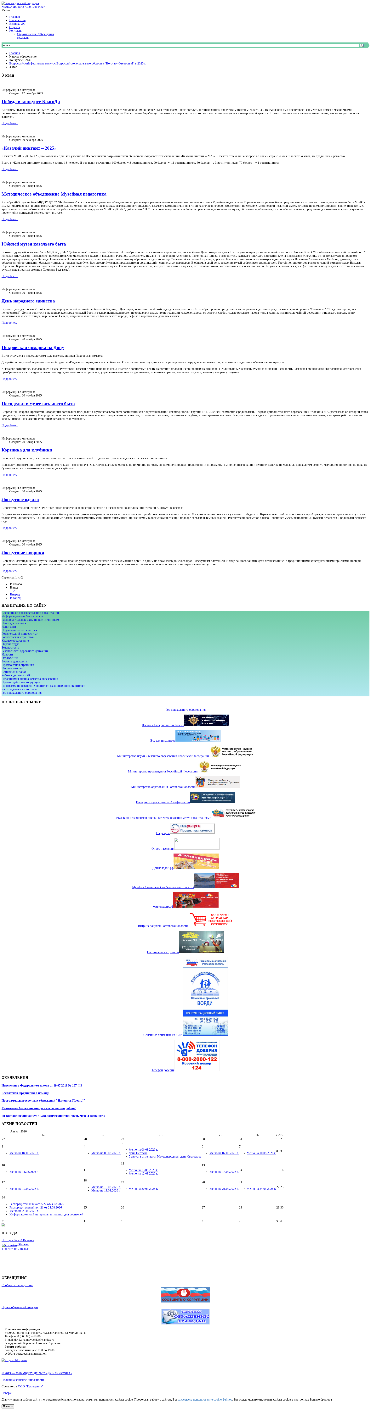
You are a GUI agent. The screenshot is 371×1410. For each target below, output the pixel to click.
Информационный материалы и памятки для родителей (46, 1214)
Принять (8, 1406)
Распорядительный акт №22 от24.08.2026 (36, 1204)
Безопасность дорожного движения (25, 651)
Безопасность (10, 647)
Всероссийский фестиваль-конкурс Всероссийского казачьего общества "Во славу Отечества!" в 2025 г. (77, 63)
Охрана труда (10, 644)
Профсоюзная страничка (18, 664)
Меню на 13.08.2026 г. (143, 1170)
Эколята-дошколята (14, 661)
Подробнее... (10, 123)
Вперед (15, 594)
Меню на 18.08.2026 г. (106, 1190)
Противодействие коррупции (21, 682)
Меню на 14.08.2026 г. (224, 1171)
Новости (7, 654)
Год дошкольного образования (22, 692)
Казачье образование (15, 640)
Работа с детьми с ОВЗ (16, 675)
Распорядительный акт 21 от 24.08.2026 (35, 1207)
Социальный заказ (14, 671)
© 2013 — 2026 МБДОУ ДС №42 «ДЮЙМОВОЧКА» (37, 1373)
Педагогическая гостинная (19, 630)
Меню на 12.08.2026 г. (143, 1173)
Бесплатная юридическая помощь (25, 1093)
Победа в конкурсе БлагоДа (31, 101)
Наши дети (9, 626)
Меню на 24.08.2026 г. (261, 1188)
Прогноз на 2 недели (16, 1248)
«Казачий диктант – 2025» (29, 148)
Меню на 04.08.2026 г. (24, 1153)
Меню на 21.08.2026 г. (224, 1188)
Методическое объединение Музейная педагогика (54, 193)
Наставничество (12, 668)
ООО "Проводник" (30, 1386)
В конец (15, 598)
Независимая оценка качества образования (30, 678)
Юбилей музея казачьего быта (34, 243)
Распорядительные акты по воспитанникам (30, 619)
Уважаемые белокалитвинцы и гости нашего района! (39, 1108)
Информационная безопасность (22, 616)
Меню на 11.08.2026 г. (23, 1171)
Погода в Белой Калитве (18, 1240)
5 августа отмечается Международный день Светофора (165, 1156)
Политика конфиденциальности (23, 1379)
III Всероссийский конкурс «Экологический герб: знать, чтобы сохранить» (54, 1115)
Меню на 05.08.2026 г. (106, 1153)
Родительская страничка (18, 637)
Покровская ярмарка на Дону (33, 347)
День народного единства (28, 300)
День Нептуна (138, 1153)
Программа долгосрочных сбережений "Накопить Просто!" (43, 1100)
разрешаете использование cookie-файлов (205, 1399)
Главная (14, 53)
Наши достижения (14, 623)
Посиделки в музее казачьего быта (38, 403)
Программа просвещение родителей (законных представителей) (44, 685)
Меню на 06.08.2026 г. (143, 1149)
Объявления (10, 658)
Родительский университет (19, 633)
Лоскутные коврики (23, 552)
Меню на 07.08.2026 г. (224, 1153)
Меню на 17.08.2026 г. (24, 1188)
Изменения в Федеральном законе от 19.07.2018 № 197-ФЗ (42, 1085)
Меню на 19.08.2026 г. (106, 1187)
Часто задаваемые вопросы (19, 689)
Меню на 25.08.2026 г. (24, 1211)
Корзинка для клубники (27, 449)
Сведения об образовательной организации (30, 612)
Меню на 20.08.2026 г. (143, 1188)
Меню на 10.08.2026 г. (261, 1153)
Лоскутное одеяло (20, 499)
